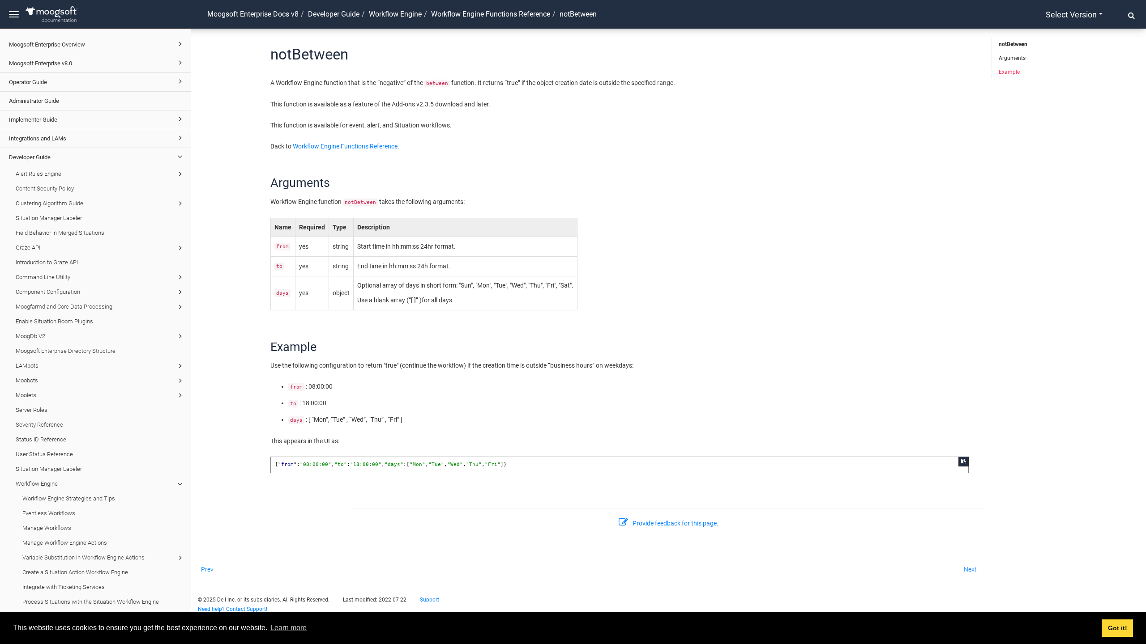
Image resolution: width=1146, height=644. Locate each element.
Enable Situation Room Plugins (54, 321)
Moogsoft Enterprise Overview (47, 44)
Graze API (28, 247)
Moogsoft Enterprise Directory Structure (65, 350)
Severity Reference (39, 424)
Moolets (26, 395)
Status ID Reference (41, 439)
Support (429, 600)
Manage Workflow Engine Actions (64, 542)
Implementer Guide (33, 119)
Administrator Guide (34, 100)
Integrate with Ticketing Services (63, 587)
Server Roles (31, 410)
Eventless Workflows (48, 513)
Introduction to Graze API (47, 262)
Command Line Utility (43, 277)
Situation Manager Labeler (49, 218)
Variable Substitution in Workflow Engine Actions (83, 557)
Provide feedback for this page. (675, 523)
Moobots (27, 380)
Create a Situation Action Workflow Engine (75, 572)
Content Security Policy (45, 188)
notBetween (1013, 44)
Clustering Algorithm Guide (49, 203)
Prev (207, 569)
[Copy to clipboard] (963, 461)
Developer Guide (30, 157)
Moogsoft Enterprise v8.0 (40, 63)
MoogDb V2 (30, 336)
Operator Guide (28, 82)
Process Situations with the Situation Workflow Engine (90, 601)
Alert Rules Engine (38, 173)
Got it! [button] (1117, 627)
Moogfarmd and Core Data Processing (64, 306)
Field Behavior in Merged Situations (60, 232)
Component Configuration (48, 291)
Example (1009, 72)
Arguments (1012, 58)
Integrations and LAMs (37, 138)
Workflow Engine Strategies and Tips (68, 498)
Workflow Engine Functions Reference (490, 14)
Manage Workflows (46, 528)
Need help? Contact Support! (232, 609)
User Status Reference (44, 454)
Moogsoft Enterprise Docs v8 (253, 14)
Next (970, 569)
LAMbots (27, 365)
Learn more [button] (288, 627)
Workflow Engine (37, 483)
